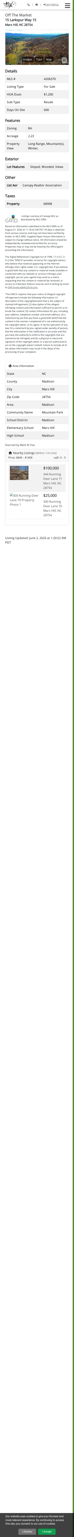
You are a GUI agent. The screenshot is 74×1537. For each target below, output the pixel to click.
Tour (39, 59)
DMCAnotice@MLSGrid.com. (23, 287)
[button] (67, 5)
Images (27, 59)
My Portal (52, 4)
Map (49, 59)
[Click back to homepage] (8, 4)
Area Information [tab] (23, 366)
